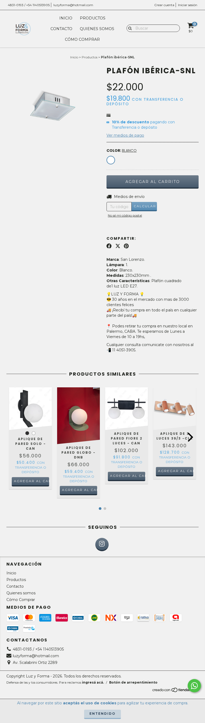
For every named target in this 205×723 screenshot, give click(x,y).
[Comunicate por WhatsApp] (194, 685)
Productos (92, 18)
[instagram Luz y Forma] (102, 544)
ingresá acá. (93, 682)
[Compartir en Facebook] (109, 246)
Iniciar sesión (187, 5)
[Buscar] (129, 28)
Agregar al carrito (31, 481)
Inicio (65, 18)
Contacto (61, 28)
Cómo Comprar (82, 39)
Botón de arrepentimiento (133, 682)
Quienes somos (97, 28)
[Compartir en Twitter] (117, 246)
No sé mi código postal (125, 215)
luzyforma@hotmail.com (73, 5)
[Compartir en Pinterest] (126, 246)
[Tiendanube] (175, 691)
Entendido (102, 714)
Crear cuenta (164, 5)
